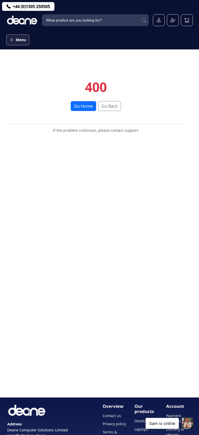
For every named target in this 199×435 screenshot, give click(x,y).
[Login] (159, 20)
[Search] (143, 20)
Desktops (142, 420)
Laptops (141, 429)
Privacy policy (114, 423)
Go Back (110, 106)
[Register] (173, 20)
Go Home (83, 106)
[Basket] (187, 20)
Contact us (112, 415)
